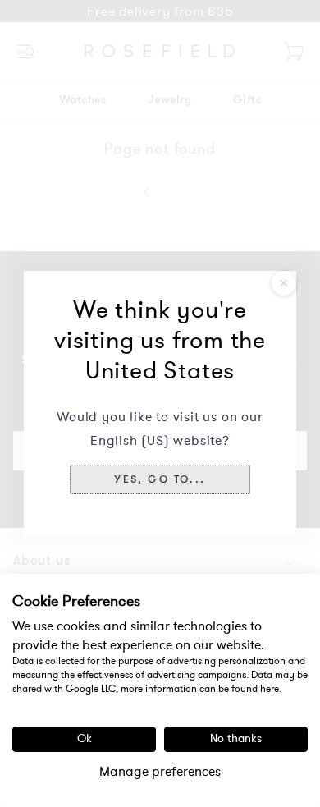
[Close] (284, 283)
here (269, 688)
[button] (160, 479)
